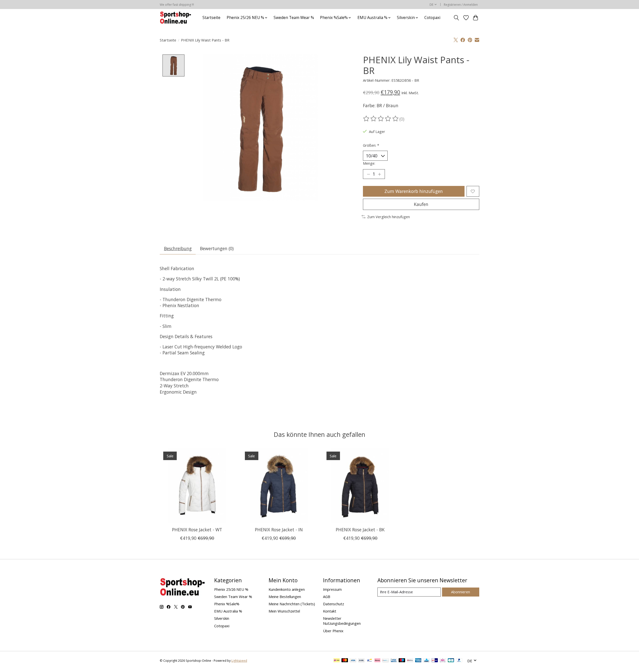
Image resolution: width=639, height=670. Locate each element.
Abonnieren (460, 591)
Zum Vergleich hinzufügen (388, 216)
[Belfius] (410, 660)
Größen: (371, 145)
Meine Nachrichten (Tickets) (292, 603)
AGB (326, 596)
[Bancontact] (369, 660)
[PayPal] (459, 660)
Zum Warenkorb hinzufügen (413, 191)
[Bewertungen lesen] (381, 118)
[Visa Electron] (394, 660)
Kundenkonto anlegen (287, 589)
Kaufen (421, 204)
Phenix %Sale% (226, 603)
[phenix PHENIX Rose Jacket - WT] (197, 485)
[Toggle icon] (456, 17)
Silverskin (221, 618)
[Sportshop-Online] (176, 17)
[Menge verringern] (368, 174)
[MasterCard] (344, 660)
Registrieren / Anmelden (461, 4)
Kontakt (329, 611)
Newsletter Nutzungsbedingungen (342, 621)
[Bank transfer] (361, 660)
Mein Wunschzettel (284, 611)
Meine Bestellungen (285, 596)
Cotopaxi (432, 17)
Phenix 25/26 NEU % (231, 589)
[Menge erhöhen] (379, 174)
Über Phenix (333, 630)
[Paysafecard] (385, 660)
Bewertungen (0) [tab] (217, 248)
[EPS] (443, 660)
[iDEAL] (336, 660)
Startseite (211, 17)
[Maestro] (402, 660)
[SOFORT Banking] (377, 660)
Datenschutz (333, 603)
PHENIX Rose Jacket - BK (360, 530)
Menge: (369, 163)
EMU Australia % (228, 611)
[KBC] (426, 660)
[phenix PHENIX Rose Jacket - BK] (360, 485)
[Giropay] (435, 660)
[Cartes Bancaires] (451, 660)
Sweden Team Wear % (294, 17)
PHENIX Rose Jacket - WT (197, 530)
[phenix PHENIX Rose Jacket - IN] (278, 485)
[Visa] (353, 660)
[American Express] (418, 660)
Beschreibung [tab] (178, 248)
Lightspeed (239, 661)
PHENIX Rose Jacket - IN (279, 530)
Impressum (332, 589)
